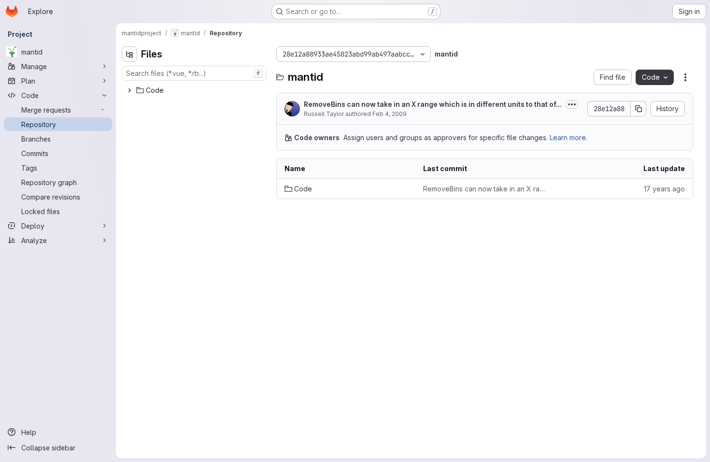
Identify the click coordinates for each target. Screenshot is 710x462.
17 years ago (664, 189)
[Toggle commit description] (572, 104)
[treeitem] (195, 90)
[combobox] (194, 73)
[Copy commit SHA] (638, 108)
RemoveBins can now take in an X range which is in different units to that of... (433, 104)
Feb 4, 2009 (389, 113)
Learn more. (568, 137)
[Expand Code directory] (129, 90)
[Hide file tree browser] (129, 54)
